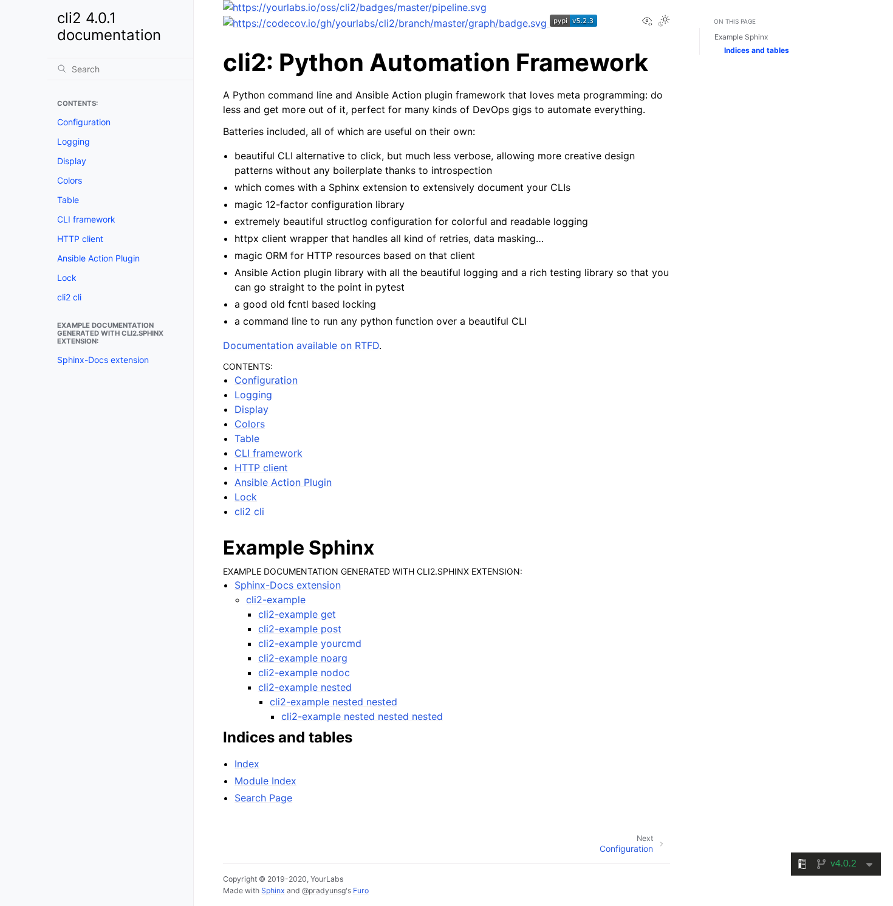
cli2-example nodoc (304, 672)
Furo (361, 890)
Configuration (84, 122)
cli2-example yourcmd (309, 643)
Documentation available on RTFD (301, 345)
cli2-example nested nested (333, 702)
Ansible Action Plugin (98, 258)
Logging (73, 141)
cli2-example (276, 599)
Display (71, 161)
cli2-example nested (305, 687)
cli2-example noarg (302, 658)
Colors (69, 180)
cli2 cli (69, 297)
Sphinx (273, 890)
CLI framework (86, 219)
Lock (67, 277)
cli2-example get (297, 614)
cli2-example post (299, 629)
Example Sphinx (741, 36)
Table (68, 200)
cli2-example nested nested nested (362, 716)
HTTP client (80, 238)
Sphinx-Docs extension (103, 359)
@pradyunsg (324, 890)
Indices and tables (756, 50)
